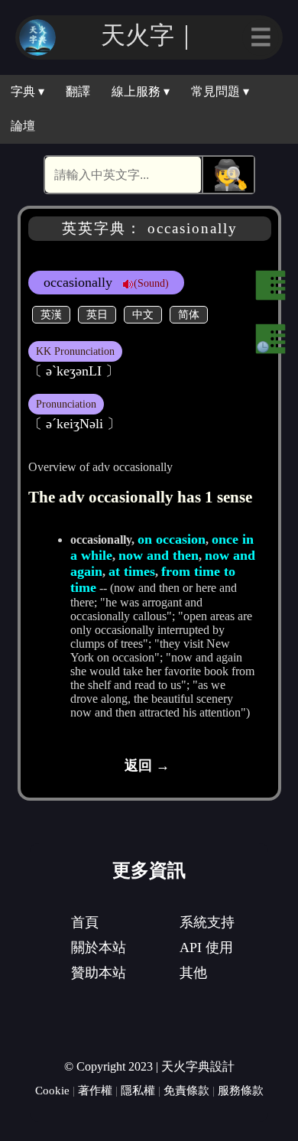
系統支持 (207, 922)
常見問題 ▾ (220, 91)
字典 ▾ (27, 91)
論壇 (23, 125)
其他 (193, 972)
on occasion (172, 539)
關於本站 (98, 947)
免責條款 (186, 1090)
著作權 (95, 1090)
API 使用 (206, 947)
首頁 (85, 922)
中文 (143, 314)
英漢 (51, 314)
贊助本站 (98, 972)
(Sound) (151, 283)
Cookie (52, 1090)
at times (132, 571)
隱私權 (138, 1090)
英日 (97, 314)
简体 (188, 314)
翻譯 (78, 91)
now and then (158, 555)
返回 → (147, 765)
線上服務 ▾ (141, 91)
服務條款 (241, 1090)
